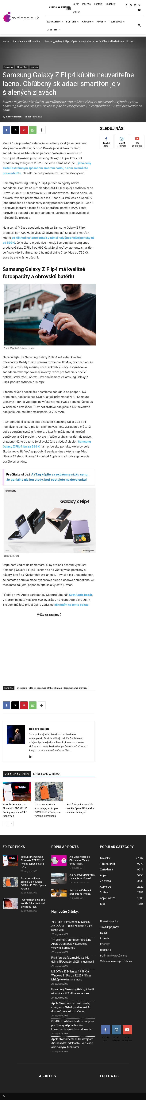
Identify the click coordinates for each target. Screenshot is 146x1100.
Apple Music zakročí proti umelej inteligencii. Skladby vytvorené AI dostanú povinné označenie (70, 1007)
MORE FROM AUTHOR (46, 774)
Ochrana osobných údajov (116, 961)
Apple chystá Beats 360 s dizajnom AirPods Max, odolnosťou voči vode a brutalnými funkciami (72, 1043)
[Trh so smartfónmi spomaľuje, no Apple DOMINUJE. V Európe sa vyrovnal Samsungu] (49, 791)
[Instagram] (131, 5)
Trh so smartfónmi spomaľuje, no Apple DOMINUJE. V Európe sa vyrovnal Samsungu (71, 943)
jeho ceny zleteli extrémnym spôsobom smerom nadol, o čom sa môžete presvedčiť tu (47, 168)
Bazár (103, 932)
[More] (42, 130)
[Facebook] (126, 5)
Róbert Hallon (14, 116)
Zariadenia (19, 41)
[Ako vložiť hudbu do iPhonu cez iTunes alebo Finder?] (59, 860)
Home (6, 41)
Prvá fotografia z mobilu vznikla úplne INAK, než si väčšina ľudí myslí (80, 808)
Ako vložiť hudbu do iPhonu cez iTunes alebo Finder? (79, 860)
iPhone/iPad (34, 41)
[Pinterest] (24, 130)
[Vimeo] (139, 5)
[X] (135, 5)
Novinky (34, 67)
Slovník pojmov (109, 927)
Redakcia (105, 950)
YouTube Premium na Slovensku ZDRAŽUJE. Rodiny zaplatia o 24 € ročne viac (71, 925)
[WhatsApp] (32, 130)
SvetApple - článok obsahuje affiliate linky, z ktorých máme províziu (52, 687)
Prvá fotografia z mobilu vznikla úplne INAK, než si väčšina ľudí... (33, 903)
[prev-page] (5, 823)
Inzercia (105, 938)
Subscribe (137, 137)
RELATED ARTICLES (17, 774)
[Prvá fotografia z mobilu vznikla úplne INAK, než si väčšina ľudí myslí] (81, 791)
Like (106, 137)
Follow (121, 137)
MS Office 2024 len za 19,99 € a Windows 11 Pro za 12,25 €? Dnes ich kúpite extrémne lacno (71, 975)
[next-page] (11, 823)
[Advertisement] (49, 649)
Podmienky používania (114, 955)
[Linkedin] (32, 756)
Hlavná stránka (109, 921)
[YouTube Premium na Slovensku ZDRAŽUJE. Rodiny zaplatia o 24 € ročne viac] (17, 791)
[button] (139, 26)
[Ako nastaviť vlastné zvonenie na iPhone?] (59, 893)
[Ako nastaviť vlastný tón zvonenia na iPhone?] (59, 878)
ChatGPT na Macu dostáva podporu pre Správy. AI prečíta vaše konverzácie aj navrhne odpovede (72, 1025)
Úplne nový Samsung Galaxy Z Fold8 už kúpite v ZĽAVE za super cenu (72, 991)
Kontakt (105, 944)
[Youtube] (139, 10)
